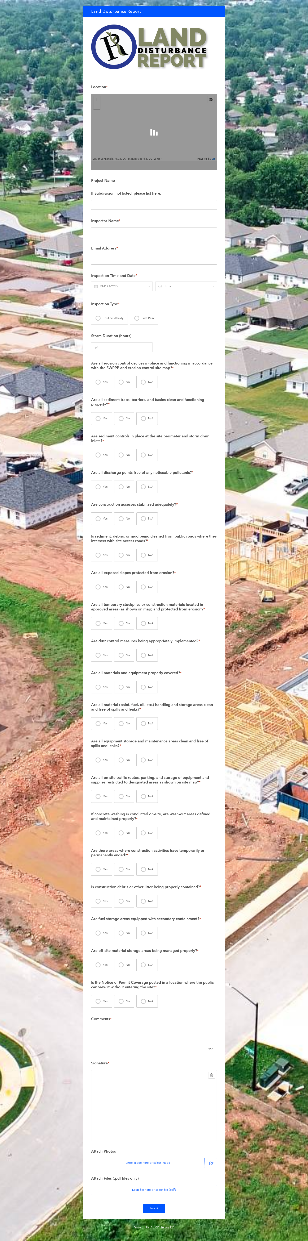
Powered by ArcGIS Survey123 (154, 1227)
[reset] (211, 1075)
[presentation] (109, 318)
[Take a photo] (212, 1163)
